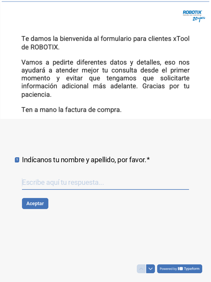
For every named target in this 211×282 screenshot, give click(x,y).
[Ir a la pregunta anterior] (141, 268)
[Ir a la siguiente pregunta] (150, 268)
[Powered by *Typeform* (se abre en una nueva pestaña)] (179, 268)
